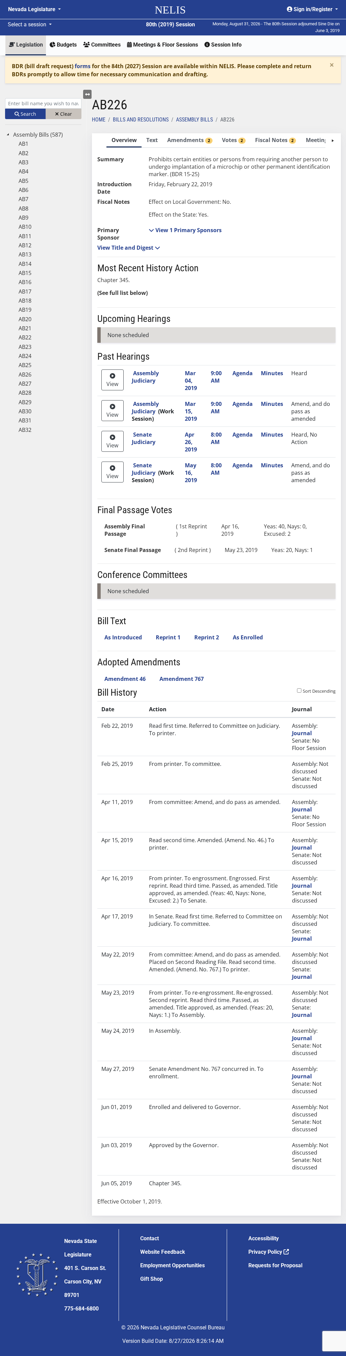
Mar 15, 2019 (191, 411)
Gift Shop (151, 1279)
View (112, 384)
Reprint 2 (206, 637)
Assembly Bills (194, 119)
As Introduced (123, 637)
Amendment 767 (181, 679)
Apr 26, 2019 (191, 442)
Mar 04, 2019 (191, 380)
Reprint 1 (168, 637)
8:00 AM (216, 438)
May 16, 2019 (191, 473)
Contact (149, 1238)
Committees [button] (105, 44)
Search (27, 114)
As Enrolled (248, 637)
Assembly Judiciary (145, 376)
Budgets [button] (66, 44)
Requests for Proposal (275, 1265)
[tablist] (216, 674)
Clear (65, 114)
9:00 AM (216, 376)
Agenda (242, 373)
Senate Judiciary (143, 438)
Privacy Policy (265, 1252)
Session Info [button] (226, 44)
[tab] (124, 140)
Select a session (28, 24)
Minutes (272, 373)
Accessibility (263, 1238)
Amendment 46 (125, 679)
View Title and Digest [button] (126, 247)
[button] (185, 230)
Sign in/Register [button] (313, 9)
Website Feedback (162, 1252)
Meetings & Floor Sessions (165, 44)
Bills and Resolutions (141, 119)
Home (98, 119)
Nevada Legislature (32, 9)
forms (83, 66)
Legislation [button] (29, 44)
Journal (302, 733)
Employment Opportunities (172, 1265)
